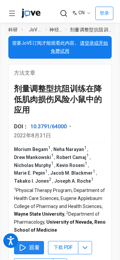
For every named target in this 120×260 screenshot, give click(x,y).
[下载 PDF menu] (85, 247)
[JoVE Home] (31, 13)
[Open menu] (12, 13)
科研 (13, 29)
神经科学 (55, 29)
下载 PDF (63, 247)
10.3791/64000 (48, 126)
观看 (34, 247)
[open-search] (63, 13)
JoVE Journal (36, 29)
